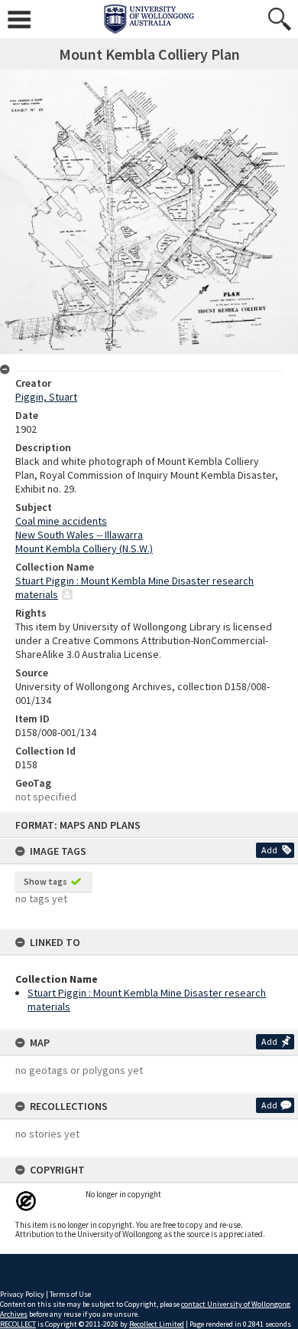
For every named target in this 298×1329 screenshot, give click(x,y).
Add (269, 850)
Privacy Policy (22, 1294)
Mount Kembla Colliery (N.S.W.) (84, 548)
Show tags (45, 881)
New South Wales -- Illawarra (79, 535)
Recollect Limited (156, 1324)
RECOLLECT (18, 1324)
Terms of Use (70, 1294)
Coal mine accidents (61, 521)
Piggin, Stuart (46, 397)
